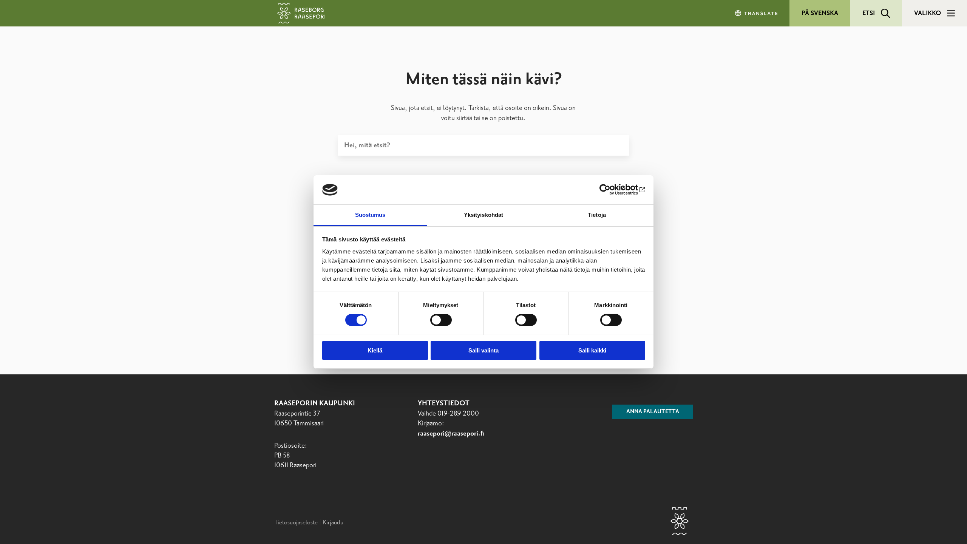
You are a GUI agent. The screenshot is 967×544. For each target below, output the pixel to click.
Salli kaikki (592, 350)
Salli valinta (483, 350)
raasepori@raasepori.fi (451, 434)
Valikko (927, 13)
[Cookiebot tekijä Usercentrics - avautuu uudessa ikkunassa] (612, 189)
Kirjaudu (333, 522)
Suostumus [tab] (370, 215)
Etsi (868, 13)
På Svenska (820, 13)
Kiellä (375, 350)
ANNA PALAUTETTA (652, 411)
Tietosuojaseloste (296, 522)
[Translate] (756, 13)
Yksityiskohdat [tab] (483, 215)
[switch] (441, 320)
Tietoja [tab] (597, 215)
